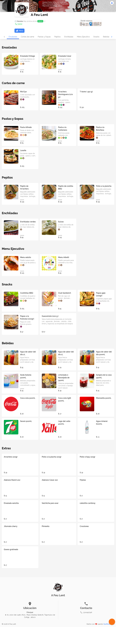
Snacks (96, 37)
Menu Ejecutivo (83, 37)
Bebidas (106, 37)
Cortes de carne (27, 37)
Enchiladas (68, 37)
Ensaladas (13, 37)
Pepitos (57, 37)
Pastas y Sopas (44, 37)
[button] (30, 21)
